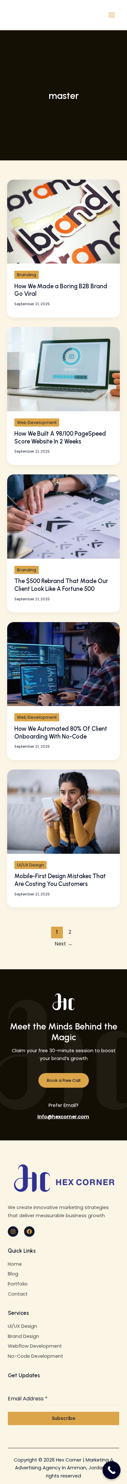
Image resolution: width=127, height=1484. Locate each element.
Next (64, 943)
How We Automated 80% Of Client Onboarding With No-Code (60, 732)
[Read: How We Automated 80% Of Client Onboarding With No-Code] (63, 663)
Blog (13, 1274)
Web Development (37, 422)
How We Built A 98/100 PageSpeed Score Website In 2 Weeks (60, 437)
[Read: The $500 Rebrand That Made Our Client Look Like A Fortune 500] (63, 516)
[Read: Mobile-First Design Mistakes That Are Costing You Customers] (63, 811)
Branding (26, 275)
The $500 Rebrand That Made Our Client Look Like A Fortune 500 (61, 585)
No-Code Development (35, 1356)
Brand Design (23, 1336)
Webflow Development (35, 1346)
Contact (18, 1294)
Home (15, 1264)
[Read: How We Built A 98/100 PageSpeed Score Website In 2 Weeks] (63, 368)
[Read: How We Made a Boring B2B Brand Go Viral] (63, 221)
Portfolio (18, 1284)
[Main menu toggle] (111, 14)
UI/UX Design (30, 865)
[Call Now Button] (111, 1470)
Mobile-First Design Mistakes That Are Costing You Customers (60, 880)
